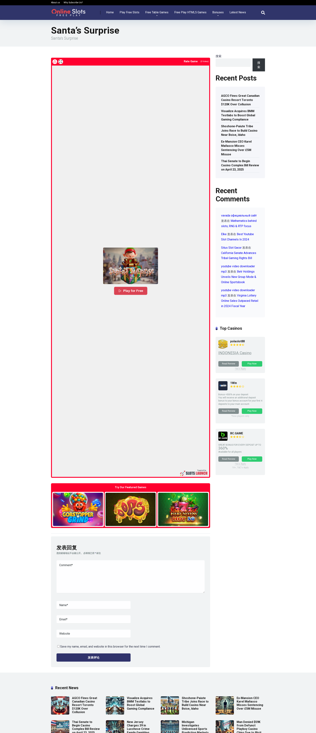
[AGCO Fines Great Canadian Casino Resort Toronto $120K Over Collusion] (60, 713)
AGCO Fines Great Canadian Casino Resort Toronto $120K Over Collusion (240, 100)
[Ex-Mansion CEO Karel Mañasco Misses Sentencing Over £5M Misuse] (225, 713)
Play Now (252, 363)
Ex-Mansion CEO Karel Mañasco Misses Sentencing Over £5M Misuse (236, 148)
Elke (224, 234)
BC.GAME (236, 433)
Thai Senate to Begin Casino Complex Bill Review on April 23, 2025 (240, 165)
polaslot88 (237, 341)
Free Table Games (156, 12)
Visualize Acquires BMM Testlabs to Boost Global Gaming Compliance (238, 115)
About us (55, 2)
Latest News (238, 12)
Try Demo (78, 509)
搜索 (218, 56)
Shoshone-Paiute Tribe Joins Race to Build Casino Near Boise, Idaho (239, 130)
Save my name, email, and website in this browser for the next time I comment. (110, 646)
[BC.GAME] (222, 439)
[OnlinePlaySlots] (68, 11)
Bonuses (218, 12)
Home (110, 12)
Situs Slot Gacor (231, 247)
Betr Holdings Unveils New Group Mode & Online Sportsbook (238, 277)
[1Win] (222, 389)
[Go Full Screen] (60, 61)
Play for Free (133, 291)
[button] (130, 266)
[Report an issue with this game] (54, 61)
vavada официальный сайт (239, 215)
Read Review (228, 363)
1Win (233, 383)
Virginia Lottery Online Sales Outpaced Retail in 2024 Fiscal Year (239, 301)
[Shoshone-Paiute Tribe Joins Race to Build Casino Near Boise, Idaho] (170, 713)
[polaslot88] (222, 347)
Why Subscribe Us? (73, 2)
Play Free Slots (129, 12)
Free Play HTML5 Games (190, 12)
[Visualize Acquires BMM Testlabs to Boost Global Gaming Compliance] (115, 713)
